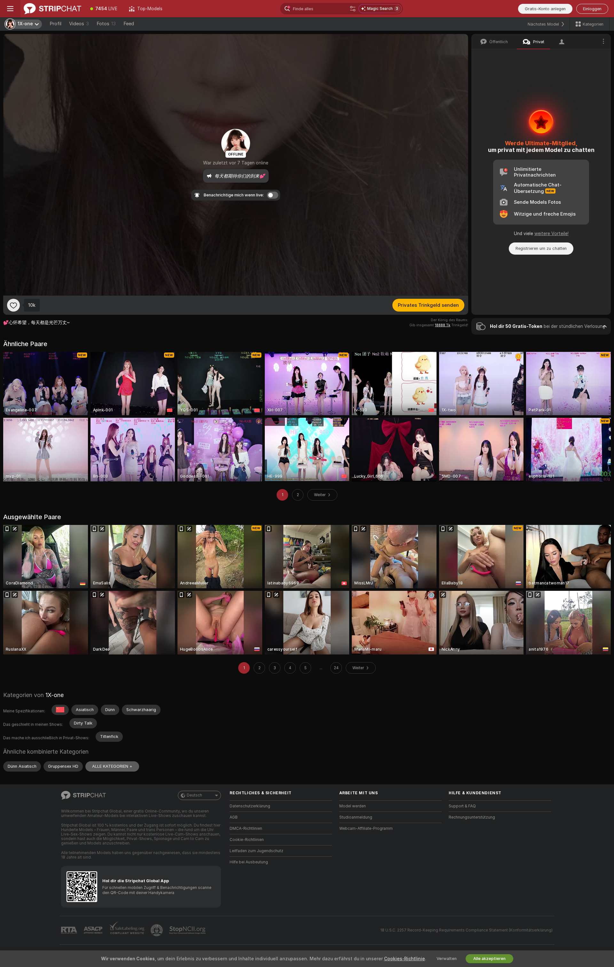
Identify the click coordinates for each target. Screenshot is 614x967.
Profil (55, 24)
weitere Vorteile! (551, 233)
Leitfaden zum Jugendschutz (256, 851)
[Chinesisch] (60, 710)
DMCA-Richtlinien (246, 828)
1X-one (54, 695)
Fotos (106, 24)
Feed (128, 24)
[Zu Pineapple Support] (157, 930)
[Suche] (352, 8)
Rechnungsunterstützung (472, 817)
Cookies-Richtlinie (404, 958)
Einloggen (592, 8)
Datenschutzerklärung (250, 806)
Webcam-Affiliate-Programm (366, 828)
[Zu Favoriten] (13, 305)
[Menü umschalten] (10, 8)
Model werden (352, 806)
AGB (234, 817)
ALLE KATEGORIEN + (112, 766)
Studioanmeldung (355, 817)
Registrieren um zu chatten (541, 248)
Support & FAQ (462, 806)
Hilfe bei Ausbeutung (249, 862)
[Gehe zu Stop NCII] (188, 930)
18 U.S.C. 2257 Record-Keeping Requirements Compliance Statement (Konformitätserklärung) (466, 930)
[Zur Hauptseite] (52, 8)
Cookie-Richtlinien (247, 839)
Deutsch (194, 795)
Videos (79, 24)
